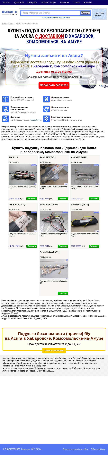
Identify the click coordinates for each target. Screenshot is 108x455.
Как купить (32, 2)
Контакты (88, 2)
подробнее (36, 120)
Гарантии (64, 2)
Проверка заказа (99, 14)
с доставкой (49, 36)
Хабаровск (25, 449)
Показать (32, 199)
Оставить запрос (48, 2)
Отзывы (76, 2)
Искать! (85, 13)
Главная (4, 23)
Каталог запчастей (54, 350)
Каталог (6, 2)
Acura (11, 23)
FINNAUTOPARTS (12, 449)
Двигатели (19, 2)
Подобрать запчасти (54, 85)
